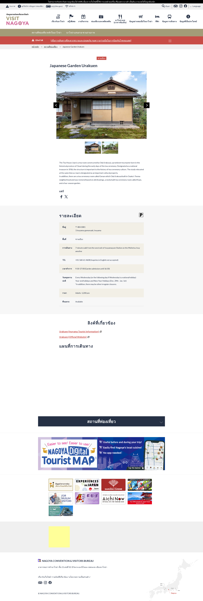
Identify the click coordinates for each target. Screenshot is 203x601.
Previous (56, 105)
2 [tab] (106, 134)
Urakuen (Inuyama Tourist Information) (79, 331)
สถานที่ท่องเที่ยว (50, 47)
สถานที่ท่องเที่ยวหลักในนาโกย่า (47, 32)
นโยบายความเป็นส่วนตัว (79, 577)
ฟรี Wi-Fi (72, 6)
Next (147, 105)
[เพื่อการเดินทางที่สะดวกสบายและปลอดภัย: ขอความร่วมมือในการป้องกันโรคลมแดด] (91, 40)
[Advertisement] (59, 536)
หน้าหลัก (35, 47)
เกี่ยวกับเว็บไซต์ (44, 577)
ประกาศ (12, 6)
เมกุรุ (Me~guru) (56, 6)
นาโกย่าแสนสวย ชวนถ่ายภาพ (80, 32)
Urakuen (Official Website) (73, 337)
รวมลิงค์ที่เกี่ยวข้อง (60, 577)
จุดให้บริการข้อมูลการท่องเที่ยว (32, 6)
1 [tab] (103, 134)
